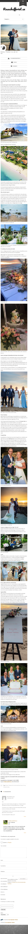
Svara (25, 816)
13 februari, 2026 (10, 798)
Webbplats (3, 871)
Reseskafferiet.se (14, 9)
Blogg (15, 62)
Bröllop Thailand (8, 785)
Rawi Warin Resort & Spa (21, 785)
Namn (2, 860)
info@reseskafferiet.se (15, 58)
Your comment (3, 845)
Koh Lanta (14, 785)
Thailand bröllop (6, 787)
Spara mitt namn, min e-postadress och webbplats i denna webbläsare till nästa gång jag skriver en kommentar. (4, 886)
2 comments (15, 66)
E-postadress (3, 865)
